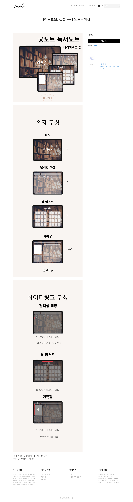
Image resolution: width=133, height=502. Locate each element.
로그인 (94, 5)
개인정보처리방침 (45, 474)
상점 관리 (88, 5)
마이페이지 (81, 5)
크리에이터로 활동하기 (75, 477)
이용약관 (43, 477)
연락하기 (71, 474)
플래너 (95, 45)
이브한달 (103, 64)
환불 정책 (43, 480)
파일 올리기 (74, 5)
